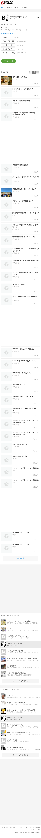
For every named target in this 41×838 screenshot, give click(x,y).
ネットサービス (8, 45)
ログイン (32, 4)
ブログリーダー (29, 827)
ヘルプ (38, 829)
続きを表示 (20, 558)
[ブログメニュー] (38, 17)
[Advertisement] (20, 142)
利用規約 (32, 829)
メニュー (38, 4)
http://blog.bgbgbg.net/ (8, 33)
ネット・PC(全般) (9, 53)
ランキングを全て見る (20, 681)
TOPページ (5, 827)
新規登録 (12, 827)
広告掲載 (37, 827)
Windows (6, 37)
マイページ (19, 827)
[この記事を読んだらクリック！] (36, 83)
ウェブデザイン (8, 49)
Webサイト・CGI (9, 41)
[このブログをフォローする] (8, 61)
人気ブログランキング (7, 3)
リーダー (27, 4)
